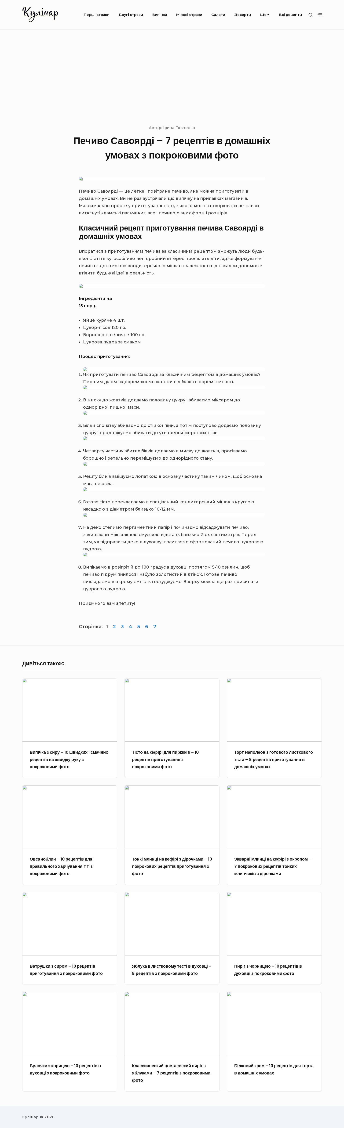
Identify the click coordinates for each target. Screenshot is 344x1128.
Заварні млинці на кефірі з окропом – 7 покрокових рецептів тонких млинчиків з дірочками (272, 866)
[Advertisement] (172, 77)
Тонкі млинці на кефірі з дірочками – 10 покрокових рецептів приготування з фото (172, 866)
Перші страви (97, 14)
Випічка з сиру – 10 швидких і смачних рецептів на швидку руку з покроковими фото (69, 759)
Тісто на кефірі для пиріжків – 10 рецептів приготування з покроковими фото (165, 759)
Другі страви (131, 14)
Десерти (242, 14)
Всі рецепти (290, 14)
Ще (263, 14)
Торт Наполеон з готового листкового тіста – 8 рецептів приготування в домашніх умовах (273, 759)
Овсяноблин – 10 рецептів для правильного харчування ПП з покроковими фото (61, 866)
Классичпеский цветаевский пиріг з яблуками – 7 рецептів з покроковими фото (171, 1073)
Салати (218, 14)
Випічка (159, 14)
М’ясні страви (189, 14)
